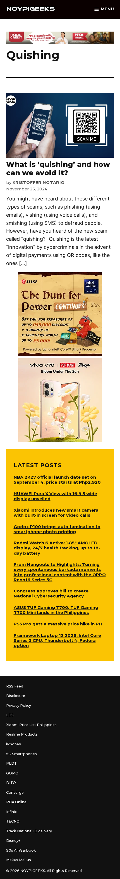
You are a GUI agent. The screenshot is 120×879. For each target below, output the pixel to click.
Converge (15, 792)
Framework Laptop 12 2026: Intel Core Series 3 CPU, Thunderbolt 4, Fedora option (57, 640)
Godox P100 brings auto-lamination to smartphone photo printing (57, 529)
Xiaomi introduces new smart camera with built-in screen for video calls (56, 512)
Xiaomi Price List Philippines (31, 725)
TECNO (13, 821)
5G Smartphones (21, 754)
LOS (10, 715)
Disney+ (13, 840)
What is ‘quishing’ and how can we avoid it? (58, 168)
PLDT (11, 763)
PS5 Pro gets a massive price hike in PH (58, 624)
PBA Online (16, 802)
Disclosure (15, 696)
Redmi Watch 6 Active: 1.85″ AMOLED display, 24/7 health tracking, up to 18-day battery (57, 548)
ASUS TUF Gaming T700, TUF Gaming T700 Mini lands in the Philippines (56, 610)
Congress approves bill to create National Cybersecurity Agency (51, 593)
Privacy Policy (18, 705)
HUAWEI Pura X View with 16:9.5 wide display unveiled (55, 496)
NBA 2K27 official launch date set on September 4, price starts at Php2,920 (57, 479)
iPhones (13, 744)
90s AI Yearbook (21, 850)
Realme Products (22, 734)
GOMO (12, 773)
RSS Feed (14, 686)
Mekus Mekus (18, 860)
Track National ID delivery (29, 831)
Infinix (11, 812)
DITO (11, 783)
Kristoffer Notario (39, 182)
